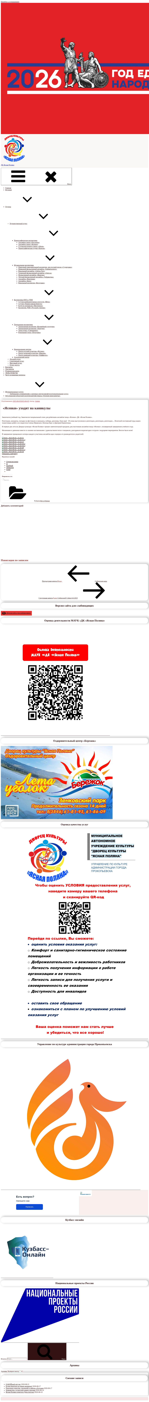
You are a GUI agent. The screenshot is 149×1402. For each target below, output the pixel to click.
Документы (9, 369)
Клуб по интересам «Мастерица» (30, 306)
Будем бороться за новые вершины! (19, 1386)
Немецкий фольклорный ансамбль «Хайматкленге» (37, 269)
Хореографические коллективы (25, 240)
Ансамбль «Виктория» (26, 279)
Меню (69, 184)
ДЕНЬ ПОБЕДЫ (11, 373)
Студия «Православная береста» (30, 304)
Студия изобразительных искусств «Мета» (34, 302)
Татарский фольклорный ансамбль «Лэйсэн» (35, 273)
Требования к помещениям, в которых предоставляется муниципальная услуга (39, 394)
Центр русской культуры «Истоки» (31, 351)
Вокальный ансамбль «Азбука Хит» (31, 271)
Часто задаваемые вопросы (15, 375)
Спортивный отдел (17, 361)
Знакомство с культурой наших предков (20, 1390)
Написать (29, 1207)
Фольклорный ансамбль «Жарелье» (31, 275)
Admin (37, 401)
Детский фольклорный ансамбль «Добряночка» (36, 277)
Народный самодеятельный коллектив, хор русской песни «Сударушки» (45, 267)
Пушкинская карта (12, 371)
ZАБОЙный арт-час (13, 1384)
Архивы (4, 1371)
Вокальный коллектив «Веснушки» (31, 283)
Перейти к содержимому (10, 2)
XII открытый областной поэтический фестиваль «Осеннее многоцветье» (32, 396)
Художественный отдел (18, 224)
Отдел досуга (15, 365)
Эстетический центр (21, 357)
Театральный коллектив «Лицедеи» (31, 328)
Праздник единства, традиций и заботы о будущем (25, 1388)
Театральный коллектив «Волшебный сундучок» (36, 326)
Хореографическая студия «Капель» (31, 248)
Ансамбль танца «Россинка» (29, 242)
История (8, 190)
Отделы (8, 207)
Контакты (9, 367)
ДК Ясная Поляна (7, 165)
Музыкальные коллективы (24, 265)
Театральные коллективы (23, 325)
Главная (8, 188)
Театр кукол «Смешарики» (28, 330)
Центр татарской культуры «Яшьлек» (32, 353)
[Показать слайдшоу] (9, 454)
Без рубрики (45, 501)
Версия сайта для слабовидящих (18, 613)
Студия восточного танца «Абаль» (31, 246)
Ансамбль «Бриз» (24, 281)
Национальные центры (22, 349)
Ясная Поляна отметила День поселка (20, 1392)
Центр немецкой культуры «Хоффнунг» (33, 355)
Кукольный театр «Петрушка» (29, 332)
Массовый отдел (16, 363)
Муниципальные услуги (14, 392)
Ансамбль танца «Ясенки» (28, 244)
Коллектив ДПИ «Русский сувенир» (31, 308)
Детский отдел (15, 359)
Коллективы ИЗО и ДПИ (23, 300)
